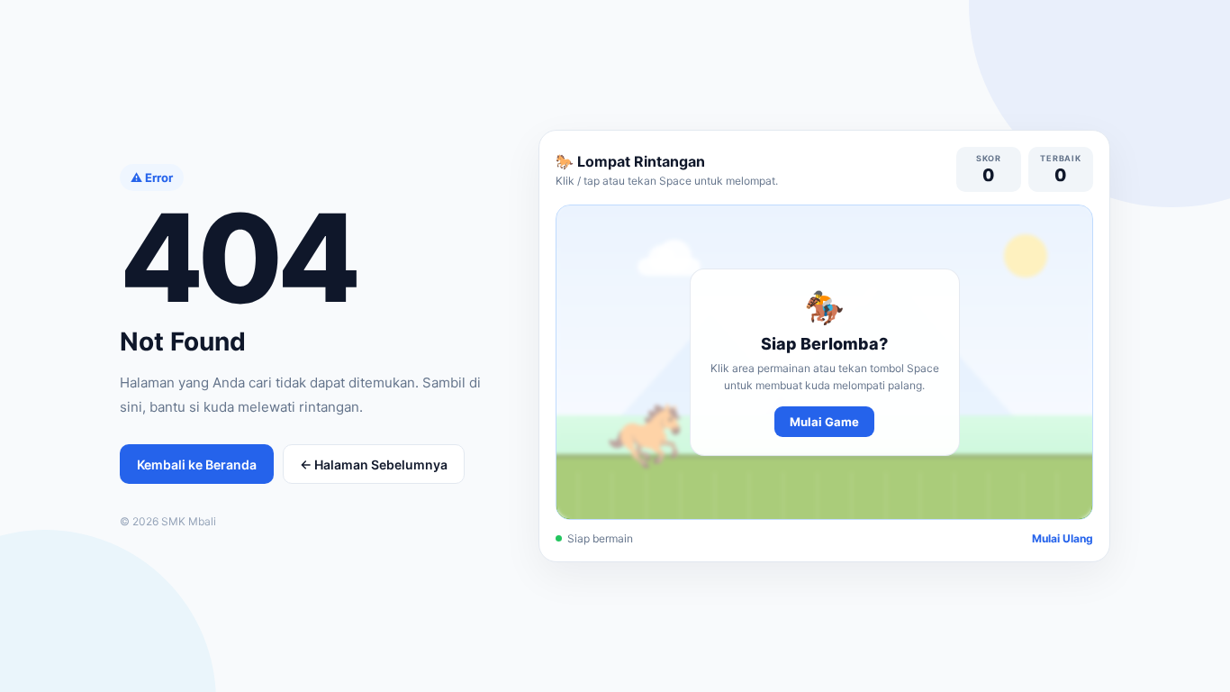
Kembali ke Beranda (197, 464)
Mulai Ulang (1062, 538)
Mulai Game (824, 421)
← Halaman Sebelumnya (374, 464)
